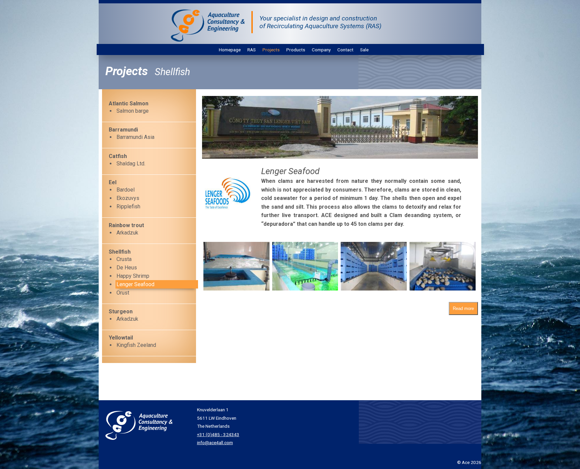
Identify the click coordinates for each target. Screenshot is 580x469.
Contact (345, 49)
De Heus (126, 267)
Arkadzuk (127, 232)
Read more (463, 308)
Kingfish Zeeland (136, 345)
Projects (271, 49)
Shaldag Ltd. (130, 163)
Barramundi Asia (135, 137)
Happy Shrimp (132, 276)
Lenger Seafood (135, 284)
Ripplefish (128, 206)
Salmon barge (132, 111)
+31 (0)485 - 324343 (218, 434)
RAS (251, 49)
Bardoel (125, 190)
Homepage (230, 49)
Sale (364, 49)
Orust (122, 293)
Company (321, 49)
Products (295, 49)
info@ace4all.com (215, 442)
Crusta (124, 259)
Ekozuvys (127, 198)
